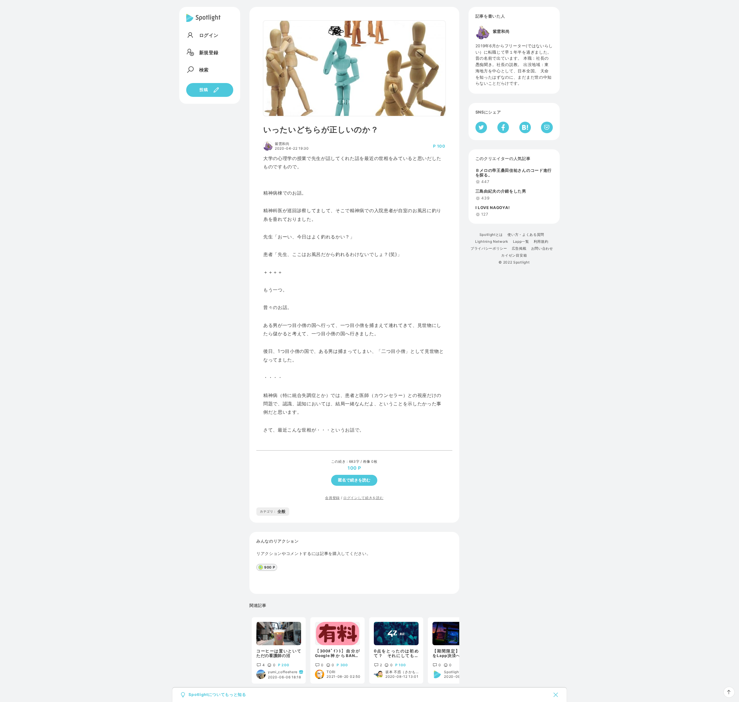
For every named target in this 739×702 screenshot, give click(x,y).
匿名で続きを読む (354, 480)
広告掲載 (519, 248)
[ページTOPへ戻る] (729, 692)
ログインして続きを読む (363, 498)
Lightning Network (491, 241)
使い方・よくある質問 (525, 234)
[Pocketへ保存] (547, 127)
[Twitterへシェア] (481, 127)
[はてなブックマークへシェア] (525, 127)
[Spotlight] (203, 22)
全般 (273, 511)
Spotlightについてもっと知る (217, 695)
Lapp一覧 (521, 241)
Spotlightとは (491, 234)
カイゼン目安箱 (514, 255)
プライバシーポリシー (489, 248)
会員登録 (332, 498)
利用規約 (541, 241)
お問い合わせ (542, 248)
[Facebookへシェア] (503, 127)
